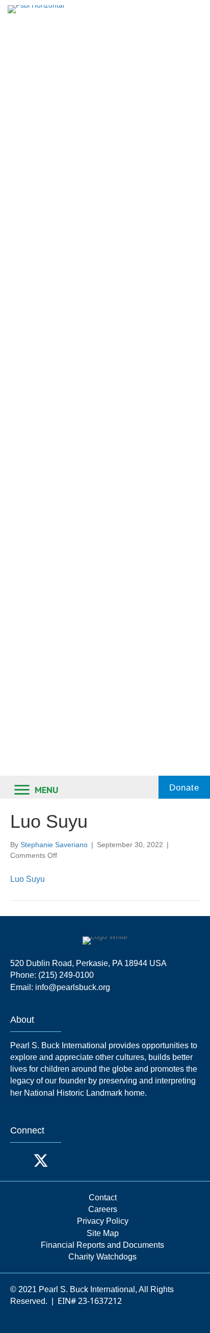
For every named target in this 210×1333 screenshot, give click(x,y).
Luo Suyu (27, 879)
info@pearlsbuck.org (72, 987)
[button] (20, 1160)
